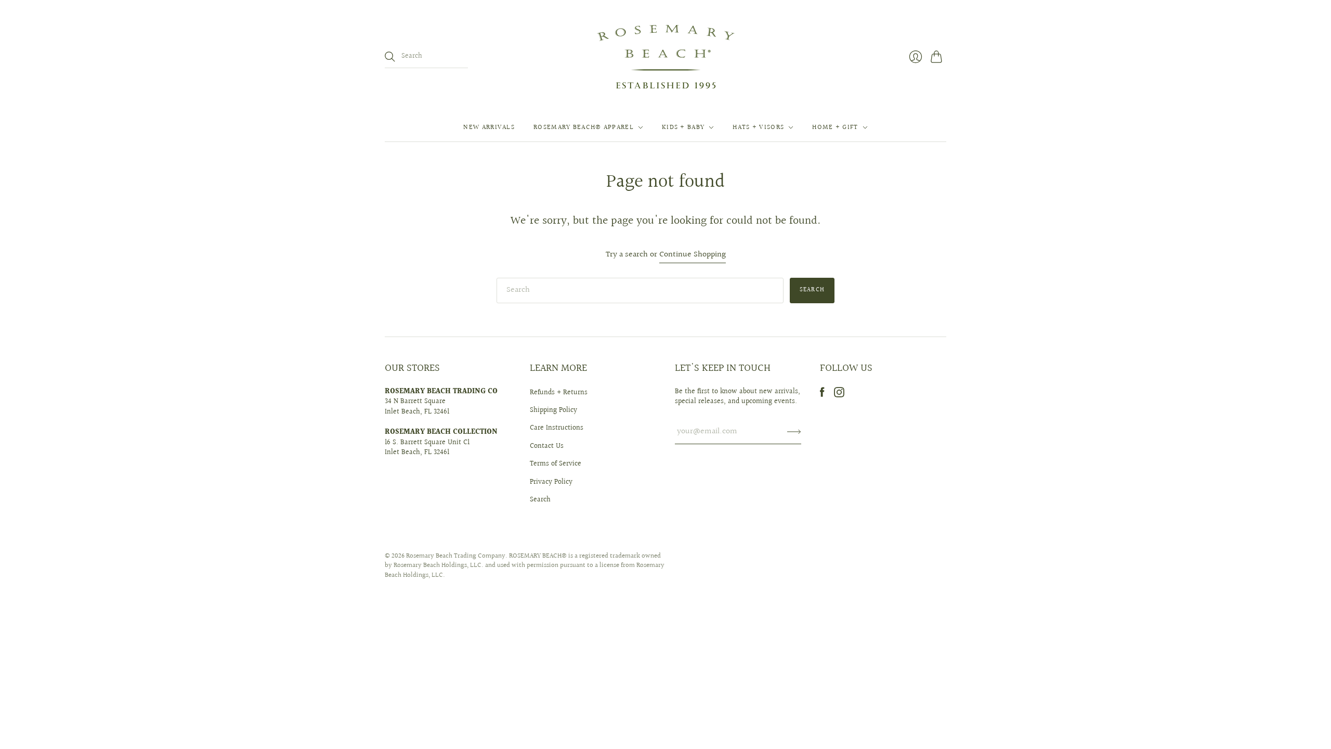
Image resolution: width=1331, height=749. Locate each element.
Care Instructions (556, 428)
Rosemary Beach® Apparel (583, 127)
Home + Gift (835, 127)
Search (540, 500)
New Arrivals (489, 127)
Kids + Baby (683, 127)
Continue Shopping (692, 255)
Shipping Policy (553, 410)
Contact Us (547, 446)
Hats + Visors (758, 127)
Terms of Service (555, 464)
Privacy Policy (551, 482)
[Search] (390, 56)
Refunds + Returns (559, 392)
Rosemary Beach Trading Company (455, 556)
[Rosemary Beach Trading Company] (666, 56)
